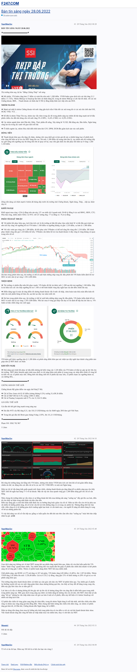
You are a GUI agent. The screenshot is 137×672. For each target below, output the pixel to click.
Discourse (16, 669)
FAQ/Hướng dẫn (26, 664)
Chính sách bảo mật (58, 664)
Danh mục (14, 664)
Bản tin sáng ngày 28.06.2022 (25, 11)
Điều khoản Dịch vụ (41, 664)
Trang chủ (5, 664)
